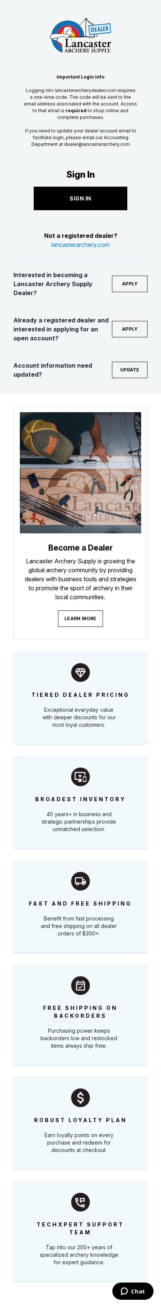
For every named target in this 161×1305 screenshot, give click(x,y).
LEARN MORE (80, 618)
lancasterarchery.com (80, 244)
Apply (129, 284)
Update (130, 370)
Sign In (80, 198)
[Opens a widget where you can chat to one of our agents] (133, 1292)
